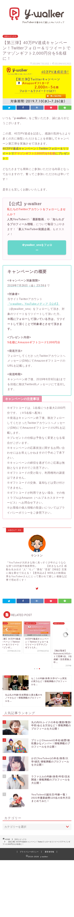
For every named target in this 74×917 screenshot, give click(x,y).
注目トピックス (10, 36)
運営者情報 (49, 852)
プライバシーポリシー (29, 852)
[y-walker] (37, 22)
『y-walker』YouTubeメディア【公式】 (33, 303)
